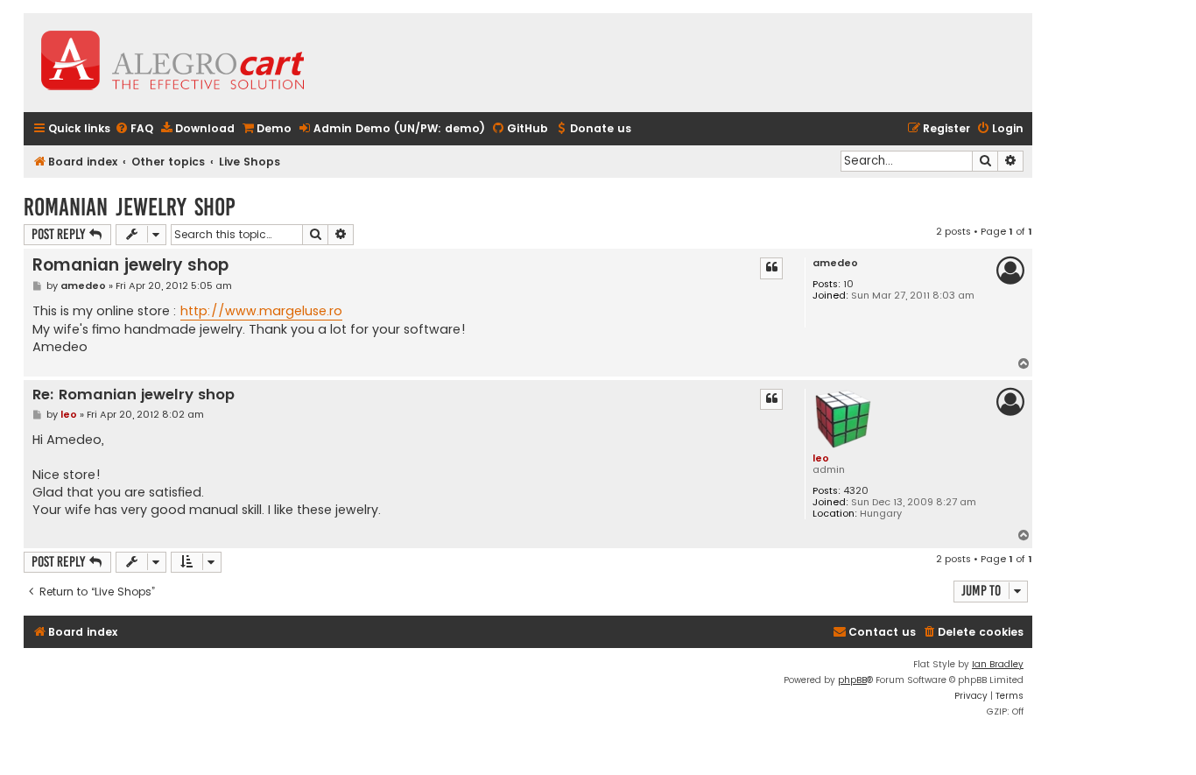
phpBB (852, 680)
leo (821, 458)
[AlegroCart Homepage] (172, 63)
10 (848, 284)
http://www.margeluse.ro (261, 311)
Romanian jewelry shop (130, 207)
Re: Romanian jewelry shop (133, 395)
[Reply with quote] (771, 267)
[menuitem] (134, 129)
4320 (856, 491)
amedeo (835, 263)
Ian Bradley (998, 664)
